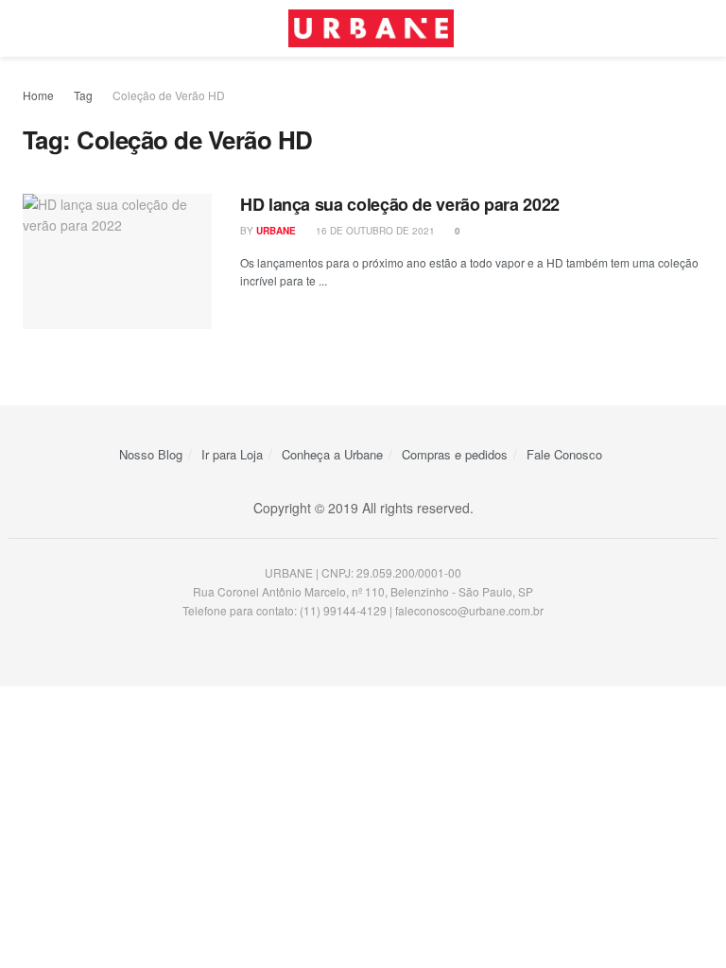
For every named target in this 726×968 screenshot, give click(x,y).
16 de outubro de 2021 (374, 230)
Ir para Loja (232, 454)
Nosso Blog (150, 454)
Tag (83, 95)
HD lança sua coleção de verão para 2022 (400, 204)
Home (38, 95)
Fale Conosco (564, 454)
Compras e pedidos (455, 454)
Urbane (276, 230)
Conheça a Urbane (332, 454)
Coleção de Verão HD (168, 95)
